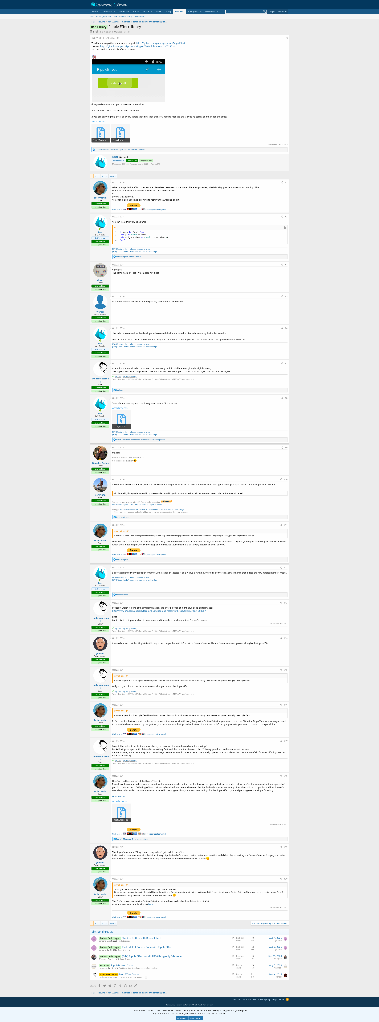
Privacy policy (264, 999)
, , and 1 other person (140, 439)
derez (100, 279)
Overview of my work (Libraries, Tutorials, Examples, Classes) (137, 504)
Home (95, 11)
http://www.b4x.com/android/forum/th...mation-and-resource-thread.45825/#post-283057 (159, 610)
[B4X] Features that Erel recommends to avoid (131, 249)
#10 (286, 479)
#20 (286, 878)
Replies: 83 (113, 38)
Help (274, 999)
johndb (100, 653)
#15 (286, 669)
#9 (286, 447)
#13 (286, 602)
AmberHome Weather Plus (151, 509)
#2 (286, 182)
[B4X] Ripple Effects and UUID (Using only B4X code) (152, 956)
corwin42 (100, 494)
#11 (286, 525)
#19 (286, 847)
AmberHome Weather (129, 509)
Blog (168, 11)
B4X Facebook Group (123, 16)
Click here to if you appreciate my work (139, 209)
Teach (159, 11)
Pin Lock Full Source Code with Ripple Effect (147, 947)
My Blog (133, 377)
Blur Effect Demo (129, 974)
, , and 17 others (120, 149)
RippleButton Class (122, 965)
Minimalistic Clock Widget (173, 509)
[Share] (287, 38)
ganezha (102, 941)
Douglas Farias (100, 462)
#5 (286, 296)
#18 (286, 775)
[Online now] (100, 229)
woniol (100, 311)
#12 (286, 567)
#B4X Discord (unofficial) (100, 16)
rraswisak (103, 968)
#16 (286, 704)
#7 (286, 363)
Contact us (235, 999)
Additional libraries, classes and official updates (138, 968)
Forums (179, 11)
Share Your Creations (134, 977)
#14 (286, 638)
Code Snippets (124, 941)
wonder (279, 977)
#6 (286, 328)
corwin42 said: (120, 531)
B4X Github (139, 16)
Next (112, 176)
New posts (193, 11)
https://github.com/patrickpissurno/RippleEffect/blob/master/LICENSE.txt (137, 46)
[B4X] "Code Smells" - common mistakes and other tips (134, 251)
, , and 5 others (132, 839)
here (150, 904)
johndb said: (119, 675)
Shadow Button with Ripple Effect (141, 938)
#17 (286, 741)
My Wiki (126, 377)
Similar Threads (123, 31)
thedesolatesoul (100, 380)
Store (136, 11)
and (128, 256)
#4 (286, 264)
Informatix (100, 197)
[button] (109, 11)
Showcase (124, 11)
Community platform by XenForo (189, 1005)
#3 (286, 216)
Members (210, 11)
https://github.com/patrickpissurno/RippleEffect (160, 43)
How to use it (119, 796)
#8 (286, 398)
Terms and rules (249, 999)
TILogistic (103, 959)
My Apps (118, 377)
